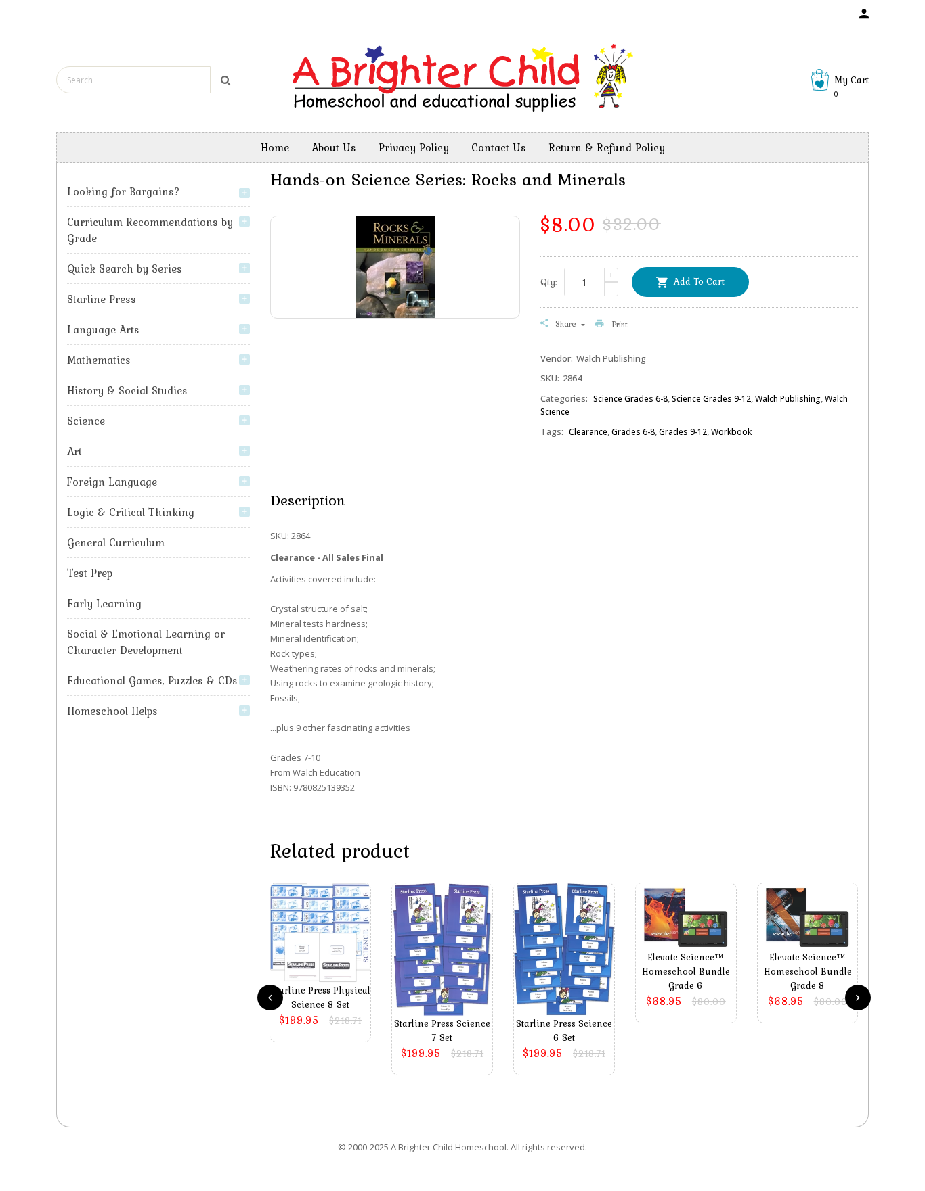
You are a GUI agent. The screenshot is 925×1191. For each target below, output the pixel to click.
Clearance (588, 432)
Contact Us (498, 147)
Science (86, 421)
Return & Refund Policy (606, 147)
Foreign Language (112, 481)
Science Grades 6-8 (630, 398)
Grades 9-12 (683, 432)
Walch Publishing (788, 398)
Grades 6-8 (633, 432)
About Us (333, 147)
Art (74, 451)
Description (307, 500)
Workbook (731, 432)
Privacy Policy (414, 147)
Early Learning (104, 603)
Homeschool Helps (112, 711)
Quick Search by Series (124, 268)
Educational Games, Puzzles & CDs (152, 680)
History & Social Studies (127, 390)
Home (275, 147)
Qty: (548, 282)
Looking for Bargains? (123, 191)
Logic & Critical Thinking (130, 512)
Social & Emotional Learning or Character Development (146, 642)
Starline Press (101, 299)
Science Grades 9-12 (711, 398)
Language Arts (103, 329)
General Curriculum (116, 542)
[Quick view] (323, 953)
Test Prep (89, 573)
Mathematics (99, 360)
